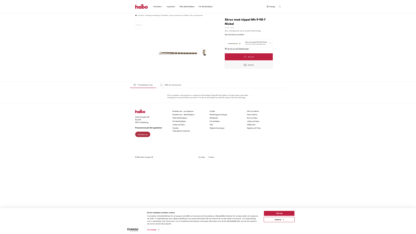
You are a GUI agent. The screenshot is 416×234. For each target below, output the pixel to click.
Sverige (272, 6)
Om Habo (201, 157)
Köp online (251, 57)
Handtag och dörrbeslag (153, 15)
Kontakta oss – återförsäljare (183, 114)
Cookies (175, 128)
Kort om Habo (252, 118)
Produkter (157, 6)
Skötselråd (214, 118)
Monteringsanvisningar (218, 114)
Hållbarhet (251, 125)
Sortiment (141, 15)
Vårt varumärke (253, 111)
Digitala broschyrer (217, 128)
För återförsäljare (206, 6)
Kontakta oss (143, 134)
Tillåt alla (279, 213)
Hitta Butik (251, 65)
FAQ (211, 125)
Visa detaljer (152, 230)
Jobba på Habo (178, 125)
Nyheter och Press (254, 128)
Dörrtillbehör (164, 15)
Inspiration (171, 6)
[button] (280, 6)
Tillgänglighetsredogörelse (181, 131)
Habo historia (252, 114)
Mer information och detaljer (234, 34)
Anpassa (278, 219)
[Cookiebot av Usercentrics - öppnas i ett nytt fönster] (132, 229)
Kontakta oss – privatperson (183, 111)
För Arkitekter (215, 121)
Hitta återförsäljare (187, 6)
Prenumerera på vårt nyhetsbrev (148, 128)
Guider (212, 111)
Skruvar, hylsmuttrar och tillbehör (179, 15)
